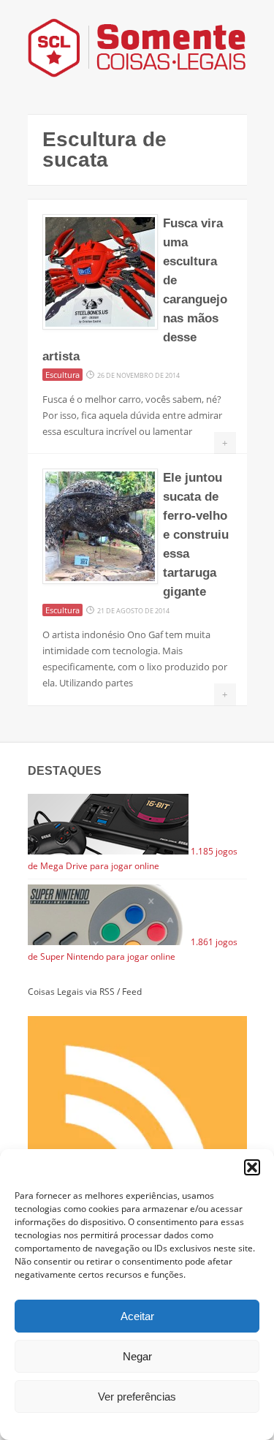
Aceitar (137, 1316)
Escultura (62, 374)
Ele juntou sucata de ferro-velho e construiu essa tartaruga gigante (196, 535)
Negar (137, 1356)
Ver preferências (137, 1396)
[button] (252, 1167)
